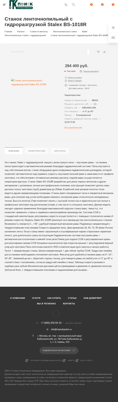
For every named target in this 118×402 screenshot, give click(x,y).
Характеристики (36, 151)
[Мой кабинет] (80, 5)
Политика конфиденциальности (46, 360)
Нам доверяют (93, 298)
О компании (17, 298)
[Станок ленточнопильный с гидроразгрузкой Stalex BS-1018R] (35, 82)
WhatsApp (56, 314)
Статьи (72, 298)
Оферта (71, 360)
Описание (13, 151)
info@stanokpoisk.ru (61, 329)
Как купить (60, 151)
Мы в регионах (46, 303)
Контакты (69, 303)
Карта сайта (87, 360)
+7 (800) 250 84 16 (51, 323)
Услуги (36, 298)
